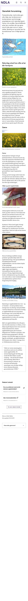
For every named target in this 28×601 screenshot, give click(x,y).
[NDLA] (5, 2)
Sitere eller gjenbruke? (9, 425)
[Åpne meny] (25, 2)
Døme (4, 127)
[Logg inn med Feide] (16, 2)
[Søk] (21, 2)
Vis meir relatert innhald (14, 407)
